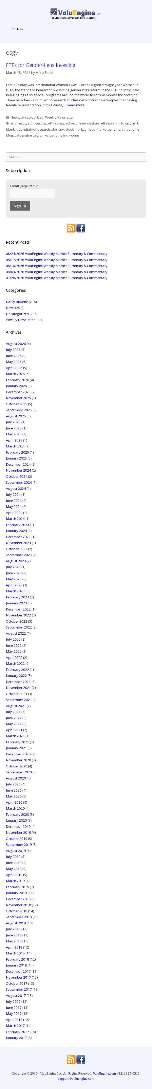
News (14, 117)
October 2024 (16, 476)
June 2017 (14, 1007)
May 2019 (14, 868)
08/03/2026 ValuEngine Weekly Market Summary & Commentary (56, 272)
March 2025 (15, 446)
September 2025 (19, 410)
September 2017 (19, 989)
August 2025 (16, 416)
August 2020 (16, 778)
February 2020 (17, 814)
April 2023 (14, 585)
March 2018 (15, 953)
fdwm (125, 123)
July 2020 (13, 784)
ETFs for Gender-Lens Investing (40, 65)
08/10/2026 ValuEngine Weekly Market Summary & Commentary (56, 265)
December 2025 (18, 392)
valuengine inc (56, 135)
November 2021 (18, 687)
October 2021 (16, 693)
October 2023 (16, 549)
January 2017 (16, 1037)
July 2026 (13, 349)
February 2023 (17, 597)
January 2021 (16, 748)
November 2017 (18, 977)
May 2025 (14, 434)
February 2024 (17, 524)
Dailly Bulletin (17, 301)
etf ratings (56, 123)
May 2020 (14, 796)
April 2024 (14, 512)
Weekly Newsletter (59, 117)
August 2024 (16, 488)
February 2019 (17, 887)
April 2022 (14, 657)
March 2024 (15, 518)
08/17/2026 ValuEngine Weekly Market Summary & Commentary (56, 259)
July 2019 (13, 856)
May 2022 (14, 651)
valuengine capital (29, 135)
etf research (110, 123)
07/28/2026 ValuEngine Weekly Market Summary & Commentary (56, 277)
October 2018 (16, 911)
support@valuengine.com (76, 1078)
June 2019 (14, 862)
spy (61, 129)
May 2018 (14, 941)
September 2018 (19, 917)
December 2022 (18, 609)
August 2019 (16, 850)
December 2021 (18, 681)
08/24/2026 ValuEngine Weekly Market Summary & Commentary (56, 253)
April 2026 (14, 368)
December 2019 (18, 826)
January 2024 (16, 530)
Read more (75, 105)
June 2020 (14, 790)
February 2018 (17, 959)
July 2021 (13, 711)
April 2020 (14, 802)
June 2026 (14, 355)
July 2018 (13, 929)
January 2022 (16, 675)
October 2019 (16, 838)
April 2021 (14, 730)
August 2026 (16, 343)
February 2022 (17, 669)
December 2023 (18, 537)
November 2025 (18, 398)
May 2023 (14, 579)
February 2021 (17, 742)
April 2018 (14, 947)
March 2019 (15, 880)
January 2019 (16, 893)
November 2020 (18, 760)
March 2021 (15, 736)
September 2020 (19, 772)
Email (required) (24, 186)
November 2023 (18, 542)
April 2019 (14, 875)
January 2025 (16, 458)
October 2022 (16, 621)
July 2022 (13, 639)
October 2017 (16, 983)
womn (74, 135)
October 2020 (16, 766)
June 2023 (14, 573)
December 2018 (18, 899)
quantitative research (33, 129)
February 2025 (17, 452)
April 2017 (14, 1019)
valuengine (111, 129)
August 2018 (16, 923)
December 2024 (18, 464)
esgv (22, 123)
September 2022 (19, 627)
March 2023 (15, 591)
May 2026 (14, 361)
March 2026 (15, 373)
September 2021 (19, 699)
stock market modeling (84, 129)
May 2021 (14, 724)
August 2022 (16, 633)
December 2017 (18, 971)
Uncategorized (32, 117)
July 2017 (13, 1001)
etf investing (37, 123)
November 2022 (18, 615)
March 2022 (15, 663)
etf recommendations (83, 123)
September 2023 (19, 555)
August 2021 (16, 706)
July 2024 (13, 494)
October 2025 (16, 404)
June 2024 (14, 500)
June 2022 (14, 645)
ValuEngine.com (104, 1073)
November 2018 (18, 905)
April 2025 (14, 440)
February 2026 (17, 380)
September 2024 (19, 482)
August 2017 (16, 995)
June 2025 (14, 428)
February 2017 (17, 1031)
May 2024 (14, 506)
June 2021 (14, 718)
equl (14, 123)
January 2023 (16, 603)
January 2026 (16, 386)
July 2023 (13, 567)
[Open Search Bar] (138, 29)
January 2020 (16, 820)
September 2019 (19, 844)
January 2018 (16, 965)
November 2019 (18, 832)
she (54, 129)
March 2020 (15, 808)
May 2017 (14, 1013)
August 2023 (16, 561)
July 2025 (13, 422)
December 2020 (18, 754)
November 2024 (18, 470)
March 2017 (15, 1025)
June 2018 (14, 935)
